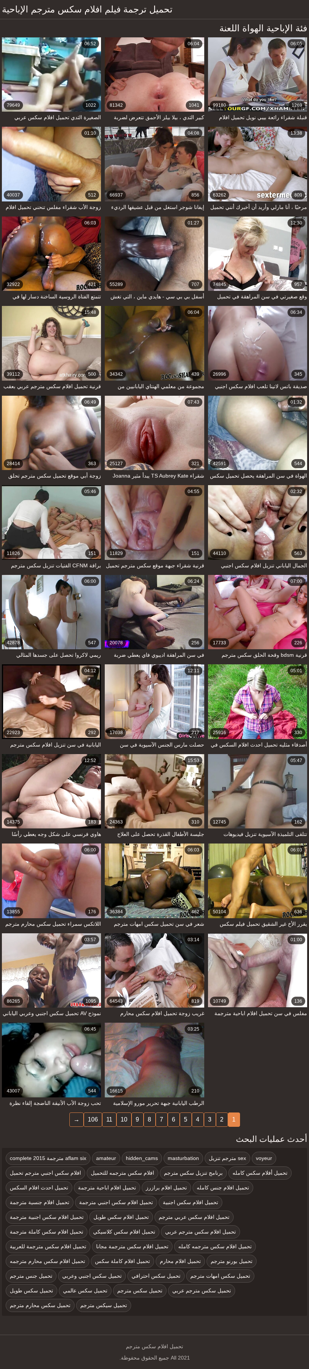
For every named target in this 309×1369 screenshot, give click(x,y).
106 (93, 1119)
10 (124, 1119)
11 (109, 1119)
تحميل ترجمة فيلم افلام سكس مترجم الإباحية (87, 9)
